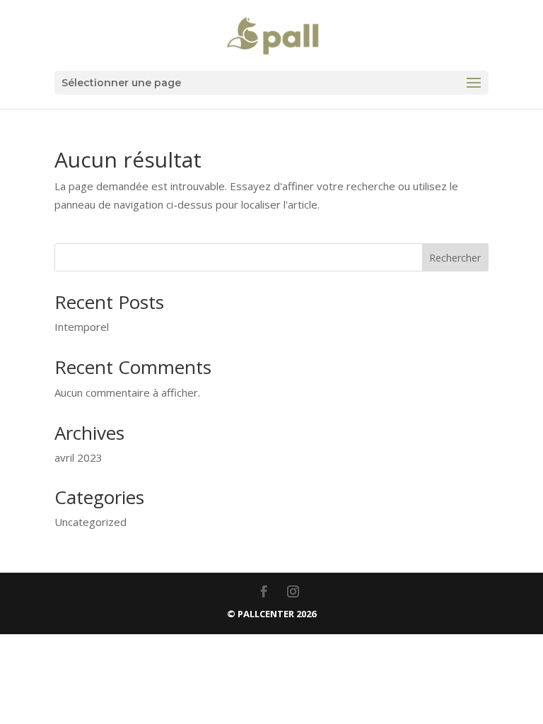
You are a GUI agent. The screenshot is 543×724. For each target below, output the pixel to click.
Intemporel (81, 327)
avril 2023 (78, 457)
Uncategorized (90, 522)
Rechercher (455, 257)
